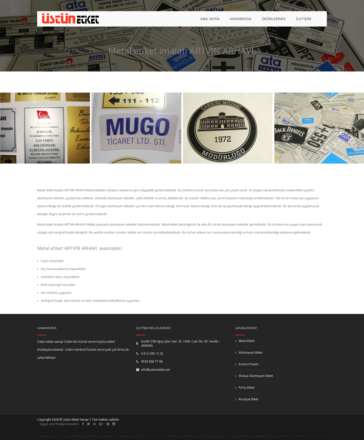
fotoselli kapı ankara (120, 428)
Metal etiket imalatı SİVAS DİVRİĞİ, (58, 436)
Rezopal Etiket (248, 399)
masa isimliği (244, 428)
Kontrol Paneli (248, 364)
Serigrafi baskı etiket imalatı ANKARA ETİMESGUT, (100, 437)
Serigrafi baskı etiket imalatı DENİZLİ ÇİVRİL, (274, 437)
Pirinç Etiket (247, 387)
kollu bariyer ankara (298, 428)
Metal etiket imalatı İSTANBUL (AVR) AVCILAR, (121, 436)
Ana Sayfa (210, 18)
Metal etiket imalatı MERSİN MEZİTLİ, (152, 436)
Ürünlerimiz (274, 18)
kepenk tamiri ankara (156, 428)
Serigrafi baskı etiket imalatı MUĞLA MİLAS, (193, 437)
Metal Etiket (247, 341)
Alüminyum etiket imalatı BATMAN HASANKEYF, (277, 436)
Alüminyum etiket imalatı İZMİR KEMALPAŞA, (296, 436)
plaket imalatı (269, 428)
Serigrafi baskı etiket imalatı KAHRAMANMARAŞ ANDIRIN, (254, 437)
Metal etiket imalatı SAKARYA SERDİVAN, (88, 436)
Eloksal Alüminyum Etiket (256, 376)
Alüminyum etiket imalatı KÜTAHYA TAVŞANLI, (202, 436)
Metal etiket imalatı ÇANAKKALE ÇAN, (72, 436)
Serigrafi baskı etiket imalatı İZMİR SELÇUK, (176, 437)
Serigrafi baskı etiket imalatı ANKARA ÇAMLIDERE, (212, 437)
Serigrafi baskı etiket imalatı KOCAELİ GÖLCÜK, (139, 437)
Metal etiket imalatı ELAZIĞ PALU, (44, 436)
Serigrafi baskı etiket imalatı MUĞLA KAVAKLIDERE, (232, 437)
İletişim (303, 18)
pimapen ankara (88, 428)
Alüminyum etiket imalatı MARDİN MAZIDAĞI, (239, 436)
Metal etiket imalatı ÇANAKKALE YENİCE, (104, 436)
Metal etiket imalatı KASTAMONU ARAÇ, (168, 436)
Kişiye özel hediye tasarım (59, 424)
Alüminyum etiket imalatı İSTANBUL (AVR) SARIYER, (258, 436)
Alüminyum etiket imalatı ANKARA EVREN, (314, 436)
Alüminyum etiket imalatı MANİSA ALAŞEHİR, (62, 437)
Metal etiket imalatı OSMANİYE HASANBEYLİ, (184, 436)
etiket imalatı (185, 428)
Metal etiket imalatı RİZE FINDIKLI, (137, 436)
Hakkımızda (241, 18)
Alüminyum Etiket (250, 352)
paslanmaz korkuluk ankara (61, 433)
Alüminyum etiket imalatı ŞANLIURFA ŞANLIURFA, (81, 437)
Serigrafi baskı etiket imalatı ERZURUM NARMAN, (120, 437)
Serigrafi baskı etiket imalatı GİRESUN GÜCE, (158, 437)
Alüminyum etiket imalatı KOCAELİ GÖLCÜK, (221, 436)
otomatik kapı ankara (215, 428)
